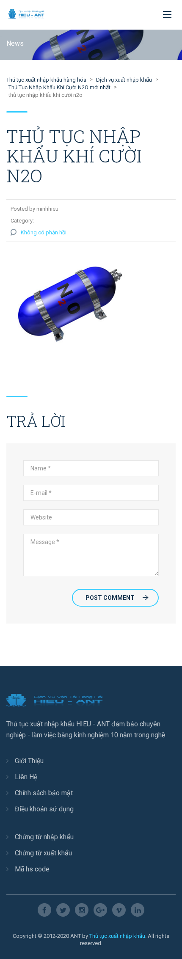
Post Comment (110, 597)
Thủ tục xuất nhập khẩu (117, 936)
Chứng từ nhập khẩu (44, 837)
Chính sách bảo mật (44, 793)
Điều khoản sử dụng (44, 809)
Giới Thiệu (29, 761)
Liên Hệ (26, 777)
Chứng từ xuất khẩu (43, 853)
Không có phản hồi (43, 232)
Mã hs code (32, 869)
